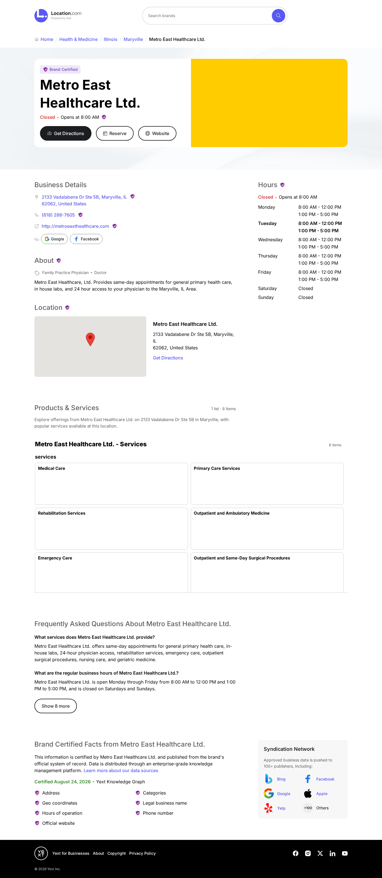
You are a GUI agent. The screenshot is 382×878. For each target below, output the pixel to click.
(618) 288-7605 (58, 215)
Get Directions (168, 358)
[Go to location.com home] (58, 15)
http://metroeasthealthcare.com (75, 226)
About (98, 853)
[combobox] (214, 16)
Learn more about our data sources (121, 770)
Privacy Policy (142, 853)
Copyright (116, 853)
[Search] (278, 15)
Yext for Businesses (70, 853)
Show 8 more (56, 706)
